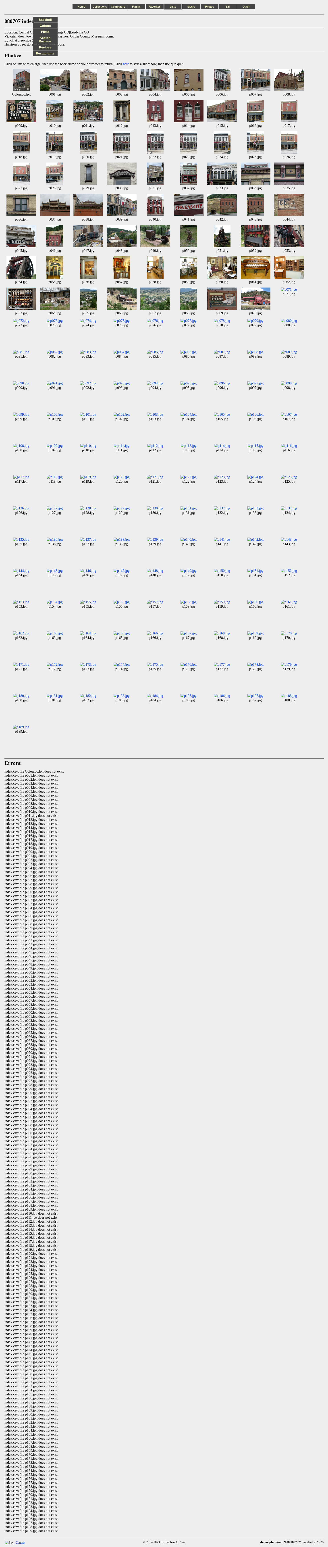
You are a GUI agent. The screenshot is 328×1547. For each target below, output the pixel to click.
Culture (45, 25)
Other (246, 6)
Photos (209, 6)
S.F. (228, 6)
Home (81, 6)
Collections (100, 6)
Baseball (45, 19)
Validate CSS (252, 1542)
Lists (173, 6)
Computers (118, 6)
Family (136, 6)
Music (191, 6)
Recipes (45, 47)
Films (45, 31)
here (126, 64)
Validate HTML (35, 1542)
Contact (20, 1542)
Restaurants (45, 53)
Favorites (155, 6)
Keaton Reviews (45, 39)
